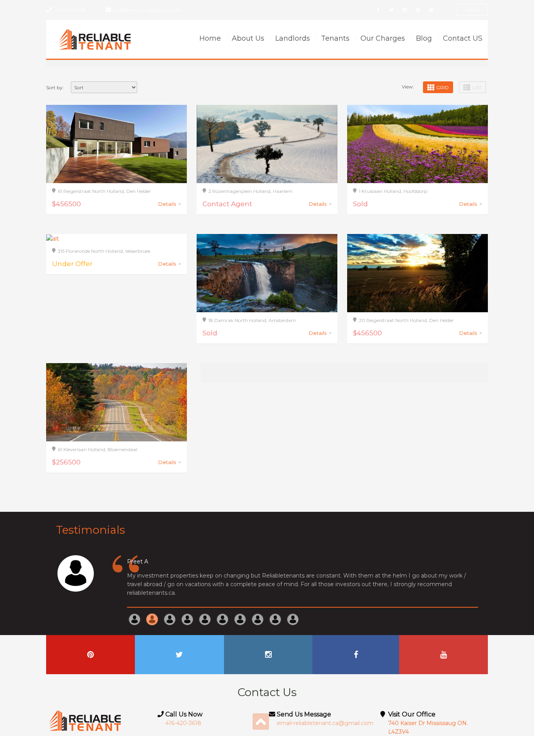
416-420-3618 (70, 10)
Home (210, 38)
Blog (424, 38)
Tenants (335, 38)
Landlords (292, 38)
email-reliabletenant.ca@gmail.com (325, 723)
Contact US (462, 38)
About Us (248, 38)
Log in (472, 10)
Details (169, 204)
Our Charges (382, 38)
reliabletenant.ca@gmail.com (146, 10)
